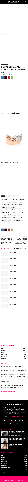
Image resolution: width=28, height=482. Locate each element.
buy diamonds (4, 201)
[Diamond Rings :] (4, 254)
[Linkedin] (15, 420)
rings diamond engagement (7, 218)
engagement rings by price (7, 214)
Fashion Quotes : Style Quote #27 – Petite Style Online (13, 370)
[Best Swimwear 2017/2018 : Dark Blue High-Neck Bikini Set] (4, 440)
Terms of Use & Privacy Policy (13, 478)
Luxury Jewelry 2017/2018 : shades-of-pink (16, 445)
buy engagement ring (6, 202)
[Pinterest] (9, 77)
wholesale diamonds (6, 222)
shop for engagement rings (7, 220)
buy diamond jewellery (19, 199)
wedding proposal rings (18, 220)
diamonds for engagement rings (17, 212)
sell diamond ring (17, 218)
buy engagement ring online (17, 202)
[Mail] (19, 420)
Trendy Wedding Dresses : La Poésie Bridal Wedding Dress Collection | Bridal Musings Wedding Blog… (21, 241)
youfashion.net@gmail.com (17, 416)
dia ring (3, 205)
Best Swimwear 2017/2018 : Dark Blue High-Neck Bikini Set (17, 439)
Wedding (6, 34)
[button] (2, 2)
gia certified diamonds (6, 215)
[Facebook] (2, 77)
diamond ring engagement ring (17, 210)
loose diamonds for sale (6, 217)
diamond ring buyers (6, 210)
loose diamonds (15, 215)
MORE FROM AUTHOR (20, 249)
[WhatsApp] (12, 77)
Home (2, 34)
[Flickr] (8, 420)
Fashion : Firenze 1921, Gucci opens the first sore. (12, 366)
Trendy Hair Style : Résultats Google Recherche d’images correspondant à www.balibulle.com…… (16, 433)
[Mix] (22, 420)
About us (22, 478)
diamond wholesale (5, 212)
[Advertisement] (14, 18)
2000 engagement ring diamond (12, 196)
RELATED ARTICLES (6, 249)
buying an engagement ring (16, 204)
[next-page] (4, 311)
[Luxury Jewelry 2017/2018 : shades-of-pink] (4, 446)
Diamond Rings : (13, 252)
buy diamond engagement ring (8, 199)
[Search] (26, 2)
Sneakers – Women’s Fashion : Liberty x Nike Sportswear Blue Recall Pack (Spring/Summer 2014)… (7, 241)
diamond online (17, 209)
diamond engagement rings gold (8, 207)
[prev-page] (2, 311)
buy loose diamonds (6, 204)
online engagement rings (17, 217)
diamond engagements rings (7, 209)
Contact (5, 478)
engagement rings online (18, 214)
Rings (11, 34)
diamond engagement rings (11, 205)
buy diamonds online (13, 201)
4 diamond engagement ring (7, 197)
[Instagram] (11, 420)
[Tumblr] (14, 424)
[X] (5, 77)
